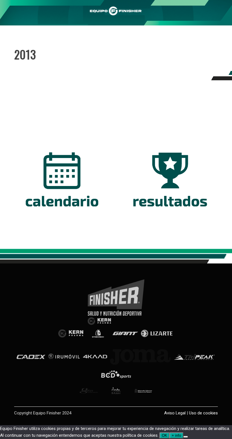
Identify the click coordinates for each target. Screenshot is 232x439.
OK (164, 435)
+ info (176, 435)
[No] (185, 437)
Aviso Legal (175, 413)
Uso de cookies (203, 413)
